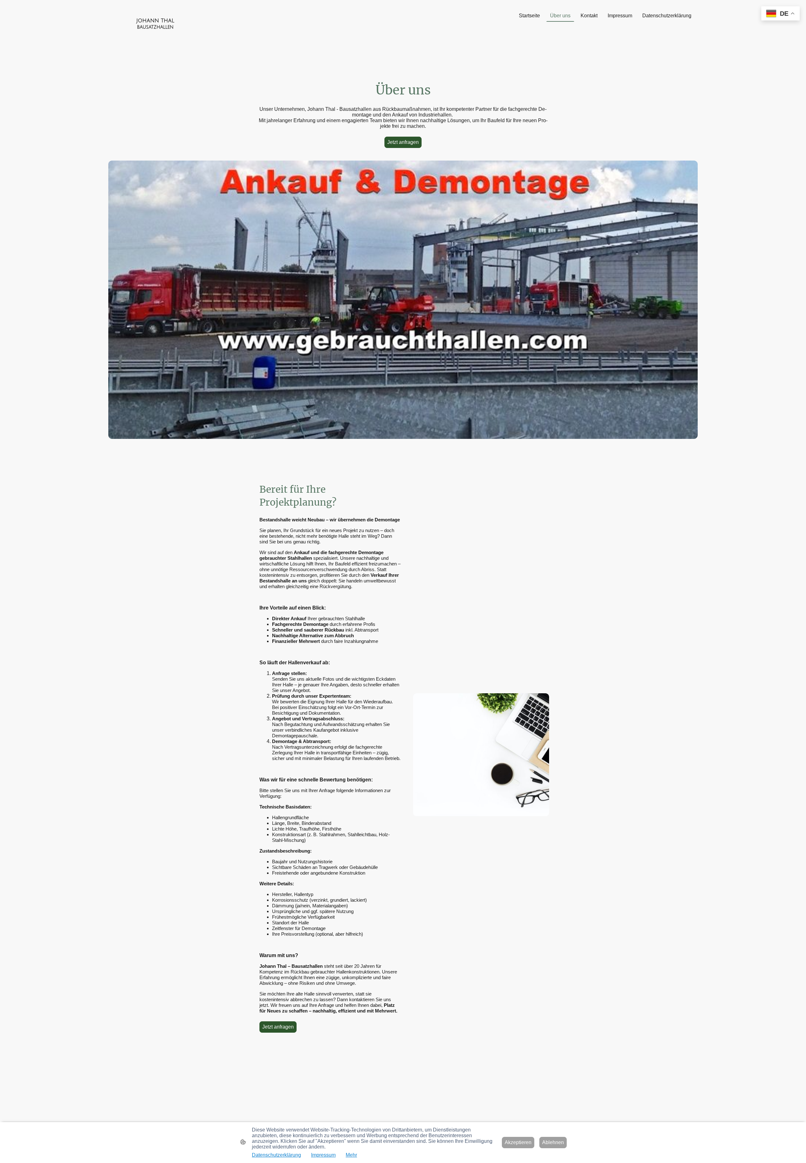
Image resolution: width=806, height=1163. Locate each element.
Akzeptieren (518, 1142)
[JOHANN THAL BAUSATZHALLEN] (155, 35)
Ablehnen (553, 1142)
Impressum (323, 1155)
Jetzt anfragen (403, 142)
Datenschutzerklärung (276, 1155)
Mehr (351, 1155)
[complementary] (780, 14)
